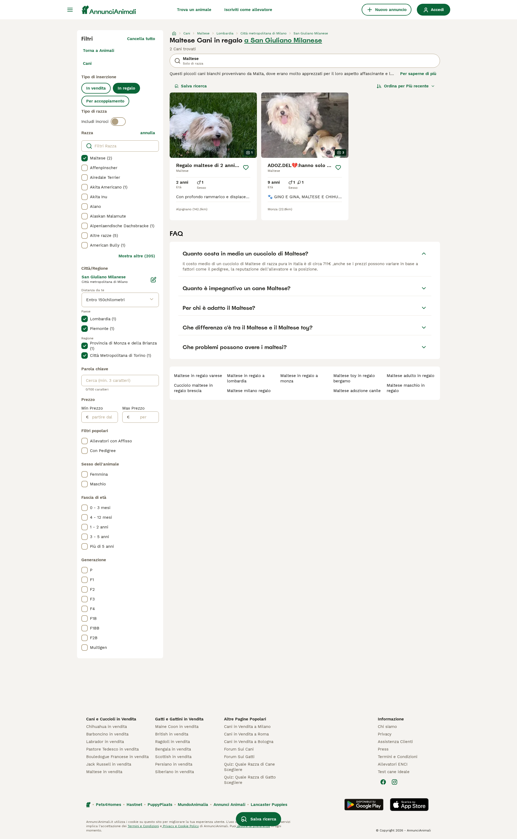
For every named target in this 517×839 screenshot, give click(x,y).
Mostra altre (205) (136, 256)
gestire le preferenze (253, 826)
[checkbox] (84, 158)
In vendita (96, 88)
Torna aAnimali (98, 50)
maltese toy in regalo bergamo (354, 378)
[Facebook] (383, 782)
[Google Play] (363, 804)
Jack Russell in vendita (108, 764)
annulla (147, 132)
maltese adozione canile (357, 390)
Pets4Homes (108, 804)
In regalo (126, 88)
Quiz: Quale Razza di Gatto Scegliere (250, 780)
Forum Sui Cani (239, 749)
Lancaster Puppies (269, 804)
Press (383, 749)
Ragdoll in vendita (172, 741)
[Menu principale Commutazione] (70, 9)
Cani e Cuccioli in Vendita (111, 719)
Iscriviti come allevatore (248, 9)
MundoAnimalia (193, 804)
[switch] (118, 121)
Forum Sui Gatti (239, 756)
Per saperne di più (418, 73)
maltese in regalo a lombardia (245, 378)
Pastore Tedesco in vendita (112, 749)
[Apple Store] (409, 804)
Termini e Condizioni (397, 756)
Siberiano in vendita (174, 771)
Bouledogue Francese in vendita (117, 756)
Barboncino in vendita (107, 734)
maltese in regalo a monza (299, 378)
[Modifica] (153, 279)
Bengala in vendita (173, 749)
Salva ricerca (194, 86)
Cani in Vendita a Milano (247, 726)
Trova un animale (194, 9)
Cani (87, 63)
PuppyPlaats (160, 804)
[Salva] (246, 167)
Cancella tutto (141, 38)
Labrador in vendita (105, 741)
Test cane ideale (394, 771)
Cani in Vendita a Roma (246, 734)
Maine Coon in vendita (176, 726)
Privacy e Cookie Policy (180, 826)
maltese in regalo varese (198, 375)
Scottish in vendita (173, 756)
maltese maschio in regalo (406, 388)
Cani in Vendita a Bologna (248, 741)
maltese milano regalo (249, 390)
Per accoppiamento (105, 101)
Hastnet (134, 804)
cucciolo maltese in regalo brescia (193, 388)
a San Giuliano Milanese (283, 40)
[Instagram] (394, 782)
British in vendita (171, 734)
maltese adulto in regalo (410, 375)
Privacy (385, 734)
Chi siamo (387, 726)
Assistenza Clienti (395, 741)
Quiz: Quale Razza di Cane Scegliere (249, 767)
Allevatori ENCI (392, 764)
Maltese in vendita (104, 771)
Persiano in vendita (173, 764)
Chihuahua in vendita (106, 726)
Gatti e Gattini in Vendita (179, 719)
